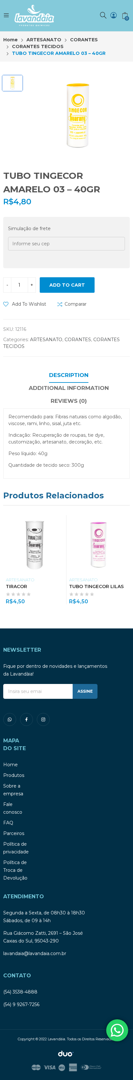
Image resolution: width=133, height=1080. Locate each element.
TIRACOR (16, 586)
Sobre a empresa (13, 790)
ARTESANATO (46, 339)
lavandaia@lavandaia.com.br (34, 953)
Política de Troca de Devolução (15, 870)
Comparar (76, 304)
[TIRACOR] (35, 544)
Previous (8, 559)
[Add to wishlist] (62, 521)
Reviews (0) (69, 401)
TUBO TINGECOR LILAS (96, 586)
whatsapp (9, 719)
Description (68, 375)
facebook (26, 719)
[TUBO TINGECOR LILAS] (98, 544)
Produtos (13, 775)
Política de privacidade (16, 848)
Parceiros (13, 833)
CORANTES (78, 339)
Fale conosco (12, 808)
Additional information (69, 388)
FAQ (8, 823)
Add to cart (67, 285)
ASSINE (85, 691)
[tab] (69, 376)
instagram (43, 719)
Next (124, 559)
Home (10, 765)
